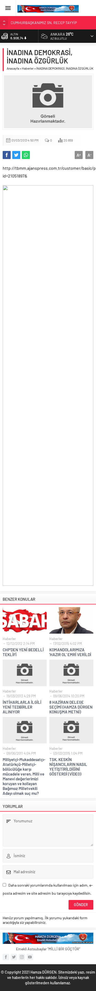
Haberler (28, 68)
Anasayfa (13, 68)
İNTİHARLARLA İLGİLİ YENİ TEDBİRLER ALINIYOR (22, 707)
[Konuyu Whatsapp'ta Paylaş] (26, 155)
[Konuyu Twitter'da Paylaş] (16, 155)
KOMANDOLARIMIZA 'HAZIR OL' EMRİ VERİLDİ (70, 652)
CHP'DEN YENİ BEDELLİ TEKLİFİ (23, 652)
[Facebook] (6, 957)
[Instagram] (22, 957)
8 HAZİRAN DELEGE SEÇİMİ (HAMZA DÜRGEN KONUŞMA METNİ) (71, 707)
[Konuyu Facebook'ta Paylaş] (7, 155)
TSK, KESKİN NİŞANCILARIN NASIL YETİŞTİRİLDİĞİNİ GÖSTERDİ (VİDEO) (68, 766)
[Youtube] (30, 957)
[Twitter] (14, 957)
